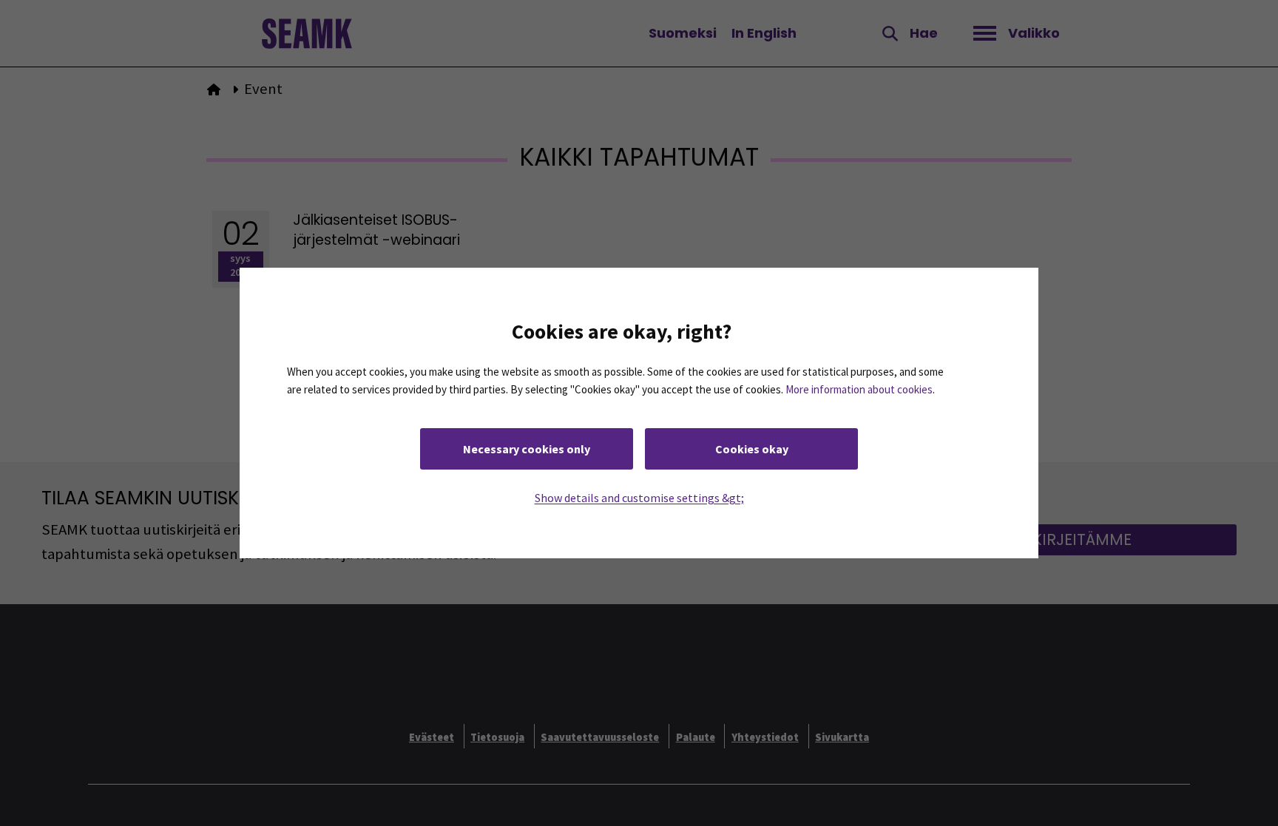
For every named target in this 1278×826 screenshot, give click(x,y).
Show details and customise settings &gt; (639, 497)
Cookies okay (751, 448)
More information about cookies (859, 389)
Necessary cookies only (526, 448)
